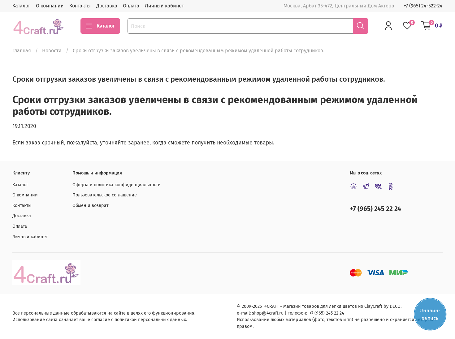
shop (257, 313)
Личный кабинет (164, 6)
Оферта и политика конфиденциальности (116, 184)
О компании (50, 6)
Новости (52, 51)
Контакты (80, 6)
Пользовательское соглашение (104, 195)
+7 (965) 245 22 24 (375, 209)
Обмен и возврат (90, 205)
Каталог (21, 6)
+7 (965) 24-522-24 (423, 6)
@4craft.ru (273, 313)
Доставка (106, 6)
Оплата (131, 6)
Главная (21, 51)
